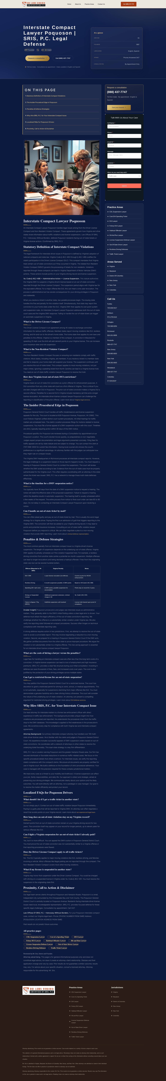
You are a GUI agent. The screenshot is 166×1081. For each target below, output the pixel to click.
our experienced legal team (86, 812)
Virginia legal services (82, 400)
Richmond (110, 331)
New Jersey (111, 349)
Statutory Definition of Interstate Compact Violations (46, 96)
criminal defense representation (78, 534)
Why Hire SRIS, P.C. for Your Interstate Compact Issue (46, 115)
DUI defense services (78, 700)
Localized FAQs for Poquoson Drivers (40, 122)
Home (69, 4)
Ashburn (110, 313)
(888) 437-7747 (117, 92)
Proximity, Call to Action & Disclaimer (40, 129)
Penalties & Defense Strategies (38, 109)
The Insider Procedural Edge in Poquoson (42, 102)
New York (110, 358)
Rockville (110, 340)
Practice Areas (89, 4)
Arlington (110, 322)
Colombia (110, 377)
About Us (78, 4)
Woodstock (111, 368)
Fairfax (109, 304)
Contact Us (101, 4)
